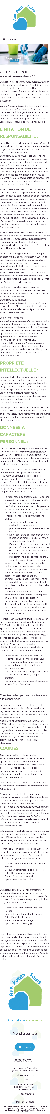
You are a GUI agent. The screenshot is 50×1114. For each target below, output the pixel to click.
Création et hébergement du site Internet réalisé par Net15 (26, 1107)
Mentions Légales (25, 1102)
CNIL (22, 668)
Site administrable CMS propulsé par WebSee (24, 1109)
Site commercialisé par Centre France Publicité (20, 1106)
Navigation (11, 39)
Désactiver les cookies (32, 870)
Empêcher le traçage (31, 914)
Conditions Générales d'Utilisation (31, 1111)
